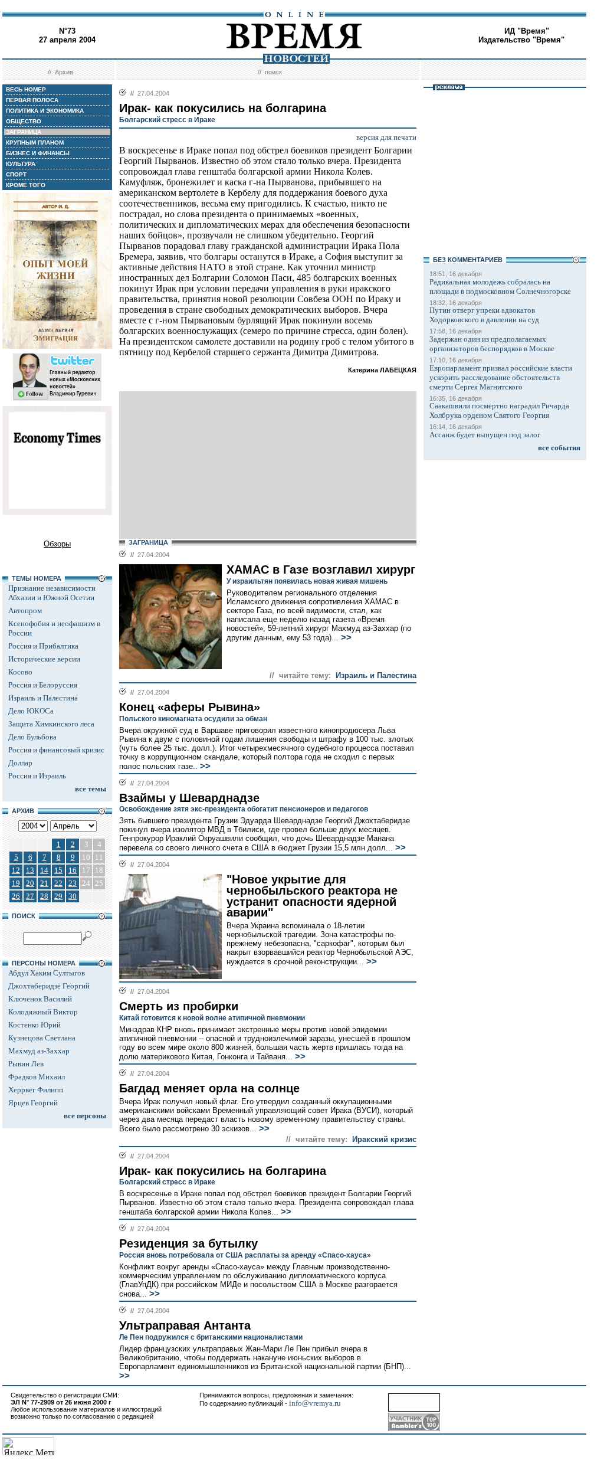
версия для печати (386, 137)
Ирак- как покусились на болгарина (222, 1170)
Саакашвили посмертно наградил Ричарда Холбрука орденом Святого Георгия (499, 410)
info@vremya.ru (315, 1403)
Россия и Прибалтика (43, 645)
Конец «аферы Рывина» (189, 706)
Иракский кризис (384, 1139)
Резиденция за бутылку (188, 1243)
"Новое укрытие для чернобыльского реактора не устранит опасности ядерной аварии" (312, 896)
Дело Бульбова (32, 736)
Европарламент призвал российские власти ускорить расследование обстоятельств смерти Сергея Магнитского (500, 377)
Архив (64, 72)
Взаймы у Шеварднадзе (189, 797)
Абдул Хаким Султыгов (46, 972)
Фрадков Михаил (36, 1076)
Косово (20, 671)
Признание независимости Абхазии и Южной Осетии (52, 593)
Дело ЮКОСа (31, 710)
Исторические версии (44, 658)
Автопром (25, 610)
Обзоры (57, 543)
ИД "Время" (526, 31)
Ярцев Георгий (33, 1102)
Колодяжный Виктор (43, 1011)
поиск (273, 72)
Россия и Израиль (37, 775)
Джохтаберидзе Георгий (49, 985)
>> (345, 637)
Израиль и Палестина (43, 697)
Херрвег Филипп (35, 1089)
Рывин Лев (26, 1063)
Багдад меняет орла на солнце (209, 1088)
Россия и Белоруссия (42, 684)
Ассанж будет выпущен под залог (484, 434)
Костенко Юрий (34, 1024)
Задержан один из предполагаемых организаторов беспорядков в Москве (491, 344)
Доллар (20, 762)
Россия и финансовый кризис (56, 749)
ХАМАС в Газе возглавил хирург (320, 569)
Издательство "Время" (521, 39)
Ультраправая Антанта (185, 1325)
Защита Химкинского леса (51, 723)
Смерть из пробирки (178, 1006)
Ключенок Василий (40, 998)
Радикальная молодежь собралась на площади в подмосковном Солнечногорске (500, 286)
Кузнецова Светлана (42, 1037)
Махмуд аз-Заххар (39, 1050)
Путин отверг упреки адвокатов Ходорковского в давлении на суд (484, 315)
